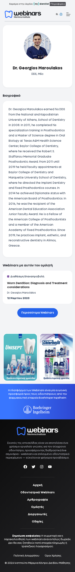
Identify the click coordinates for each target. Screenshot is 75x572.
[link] (19, 357)
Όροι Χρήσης (53, 555)
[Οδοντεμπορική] (19, 335)
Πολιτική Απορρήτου (26, 555)
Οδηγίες (37, 521)
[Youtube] (50, 467)
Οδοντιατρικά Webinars (37, 492)
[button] (59, 14)
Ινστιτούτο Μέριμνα (26, 562)
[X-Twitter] (33, 467)
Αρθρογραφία (37, 499)
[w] (23, 14)
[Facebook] (25, 467)
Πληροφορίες (57, 4)
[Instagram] (42, 467)
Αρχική (37, 485)
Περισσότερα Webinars (37, 312)
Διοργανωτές (37, 514)
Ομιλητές (37, 507)
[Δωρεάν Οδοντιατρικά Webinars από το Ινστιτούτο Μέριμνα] (37, 428)
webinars (27, 454)
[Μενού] (68, 14)
